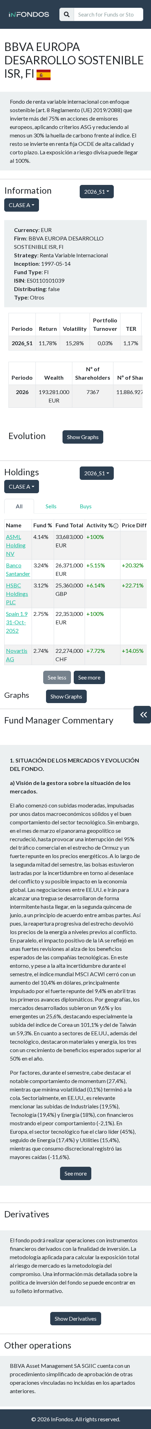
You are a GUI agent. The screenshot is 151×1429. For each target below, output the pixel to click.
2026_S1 (94, 191)
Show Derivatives (76, 1318)
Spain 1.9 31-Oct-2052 (16, 622)
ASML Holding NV (16, 545)
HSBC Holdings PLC (17, 593)
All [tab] (19, 506)
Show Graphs (83, 436)
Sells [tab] (51, 506)
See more (89, 677)
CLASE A (19, 204)
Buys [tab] (86, 506)
